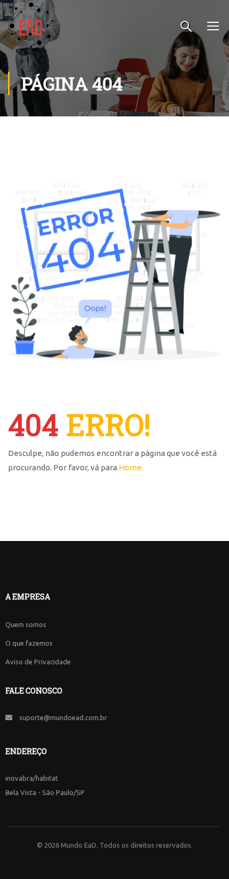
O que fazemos (29, 643)
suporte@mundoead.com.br (63, 717)
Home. (131, 467)
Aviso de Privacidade (38, 661)
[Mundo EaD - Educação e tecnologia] (30, 25)
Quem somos (25, 624)
